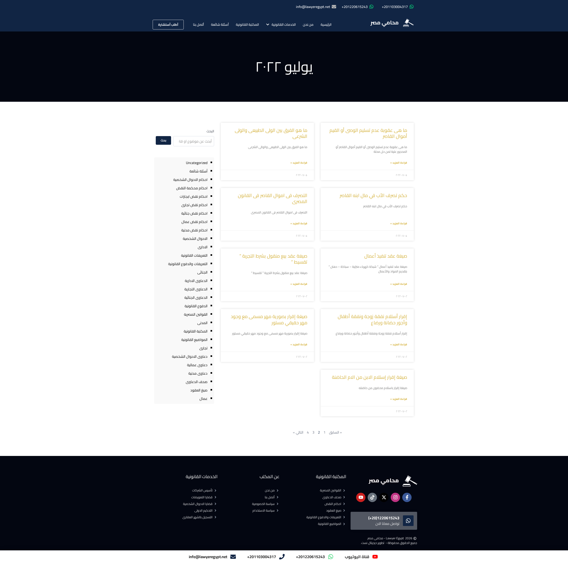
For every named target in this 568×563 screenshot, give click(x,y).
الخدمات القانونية (284, 24)
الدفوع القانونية (196, 306)
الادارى (202, 247)
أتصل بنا (198, 24)
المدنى (202, 322)
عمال (203, 398)
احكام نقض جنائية (194, 213)
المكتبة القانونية (247, 24)
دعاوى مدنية (197, 373)
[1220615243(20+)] (408, 520)
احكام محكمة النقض (191, 188)
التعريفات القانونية (194, 255)
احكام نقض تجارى (194, 204)
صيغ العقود (198, 390)
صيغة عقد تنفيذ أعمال (385, 256)
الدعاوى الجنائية (195, 297)
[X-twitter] (384, 497)
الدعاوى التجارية (195, 289)
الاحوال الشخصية (195, 238)
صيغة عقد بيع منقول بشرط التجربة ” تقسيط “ (273, 259)
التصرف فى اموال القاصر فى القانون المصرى (272, 198)
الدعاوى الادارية (196, 280)
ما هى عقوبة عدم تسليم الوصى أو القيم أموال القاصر (368, 133)
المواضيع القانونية (194, 339)
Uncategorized (196, 162)
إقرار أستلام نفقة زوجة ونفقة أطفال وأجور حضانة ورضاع (372, 319)
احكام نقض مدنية (194, 230)
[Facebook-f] (407, 497)
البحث (210, 131)
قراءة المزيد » (398, 162)
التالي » (298, 432)
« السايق (335, 432)
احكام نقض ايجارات (193, 196)
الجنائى (202, 272)
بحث (163, 140)
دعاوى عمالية (197, 365)
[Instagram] (395, 497)
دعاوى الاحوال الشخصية (189, 356)
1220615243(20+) (383, 518)
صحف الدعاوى (196, 381)
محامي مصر (385, 22)
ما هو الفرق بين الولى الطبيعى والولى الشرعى (271, 133)
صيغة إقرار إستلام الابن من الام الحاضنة (369, 377)
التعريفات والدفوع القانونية (187, 263)
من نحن (308, 24)
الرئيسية (326, 24)
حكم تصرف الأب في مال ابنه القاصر (373, 195)
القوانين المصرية (195, 314)
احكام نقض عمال (194, 221)
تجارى (203, 348)
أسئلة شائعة (220, 24)
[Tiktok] (372, 497)
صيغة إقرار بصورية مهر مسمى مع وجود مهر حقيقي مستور (269, 319)
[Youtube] (360, 497)
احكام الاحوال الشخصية (190, 179)
